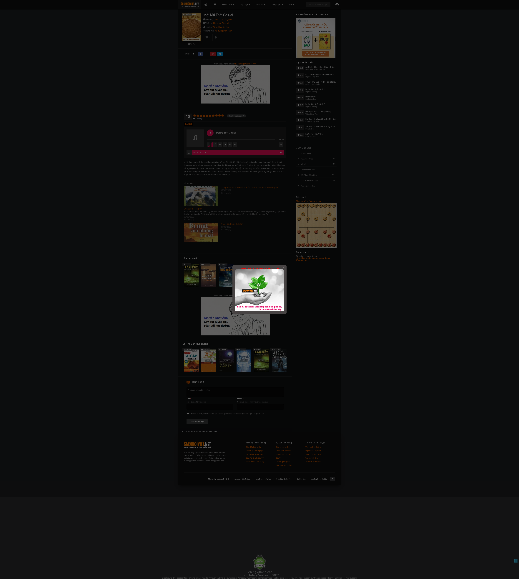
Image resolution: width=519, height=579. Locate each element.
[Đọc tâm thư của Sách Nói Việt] (259, 311)
